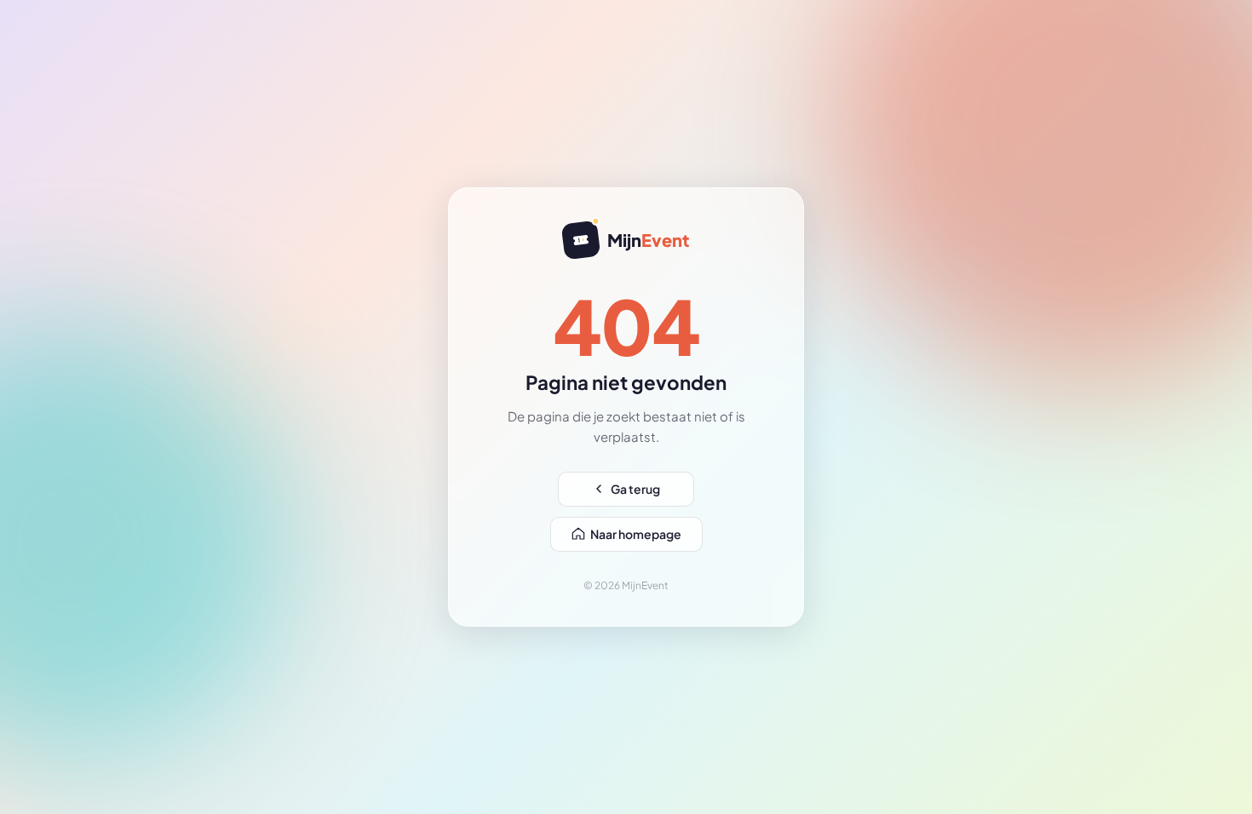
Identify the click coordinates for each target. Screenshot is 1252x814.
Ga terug (635, 488)
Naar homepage (635, 534)
